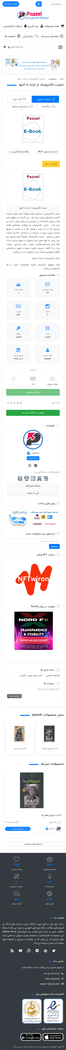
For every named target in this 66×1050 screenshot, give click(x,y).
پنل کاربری (33, 26)
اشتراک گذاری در (17, 151)
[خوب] (17, 403)
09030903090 (17, 47)
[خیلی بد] (7, 403)
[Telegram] (36, 466)
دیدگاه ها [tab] (46, 106)
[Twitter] (54, 951)
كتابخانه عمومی (53, 675)
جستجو (54, 546)
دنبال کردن (33, 458)
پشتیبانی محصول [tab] (19, 106)
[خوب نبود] (11, 403)
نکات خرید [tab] (17, 99)
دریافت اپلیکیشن (13, 26)
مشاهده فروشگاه (33, 486)
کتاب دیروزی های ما (51, 815)
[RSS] (12, 951)
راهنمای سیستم (49, 36)
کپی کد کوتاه (33, 493)
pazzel (35, 453)
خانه (62, 79)
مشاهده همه (14, 696)
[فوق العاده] (20, 403)
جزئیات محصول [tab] (44, 99)
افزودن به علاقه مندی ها (33, 412)
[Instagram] (30, 466)
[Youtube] (20, 951)
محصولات (52, 79)
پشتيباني (28, 36)
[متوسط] (14, 403)
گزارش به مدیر (51, 164)
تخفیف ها (10, 36)
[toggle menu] (60, 47)
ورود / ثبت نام (10, 4)
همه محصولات (51, 26)
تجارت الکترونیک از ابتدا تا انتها (48, 689)
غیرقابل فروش (33, 392)
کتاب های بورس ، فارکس (31, 675)
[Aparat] (45, 951)
